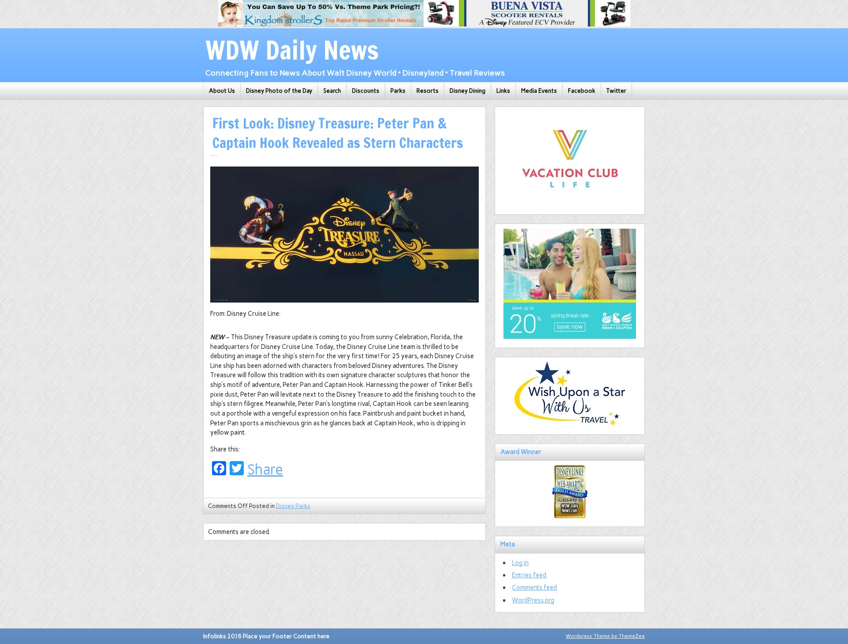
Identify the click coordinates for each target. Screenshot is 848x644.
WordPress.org (533, 600)
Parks (397, 90)
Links (503, 90)
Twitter (616, 90)
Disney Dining (467, 90)
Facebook (581, 90)
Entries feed (529, 575)
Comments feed (534, 587)
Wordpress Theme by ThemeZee (605, 636)
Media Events (539, 90)
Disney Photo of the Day (279, 90)
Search (332, 90)
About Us (222, 90)
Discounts (365, 90)
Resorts (427, 90)
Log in (520, 563)
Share (265, 469)
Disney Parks (293, 506)
